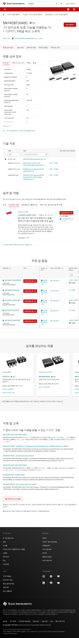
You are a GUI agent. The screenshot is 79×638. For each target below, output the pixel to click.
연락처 (44, 538)
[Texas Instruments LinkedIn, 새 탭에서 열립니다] (43, 583)
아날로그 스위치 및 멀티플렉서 (32, 14)
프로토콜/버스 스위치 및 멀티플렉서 (56, 14)
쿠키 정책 (13, 621)
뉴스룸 (5, 545)
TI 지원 (38, 511)
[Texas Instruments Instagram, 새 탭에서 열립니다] (43, 577)
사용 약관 (67, 504)
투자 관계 (6, 557)
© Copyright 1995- (10, 625)
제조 (4, 560)
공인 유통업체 (7, 591)
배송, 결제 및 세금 (8, 583)
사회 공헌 (6, 564)
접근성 (5, 621)
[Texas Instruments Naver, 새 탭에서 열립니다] (58, 577)
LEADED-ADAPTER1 (27, 215)
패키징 (44, 553)
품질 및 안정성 (47, 557)
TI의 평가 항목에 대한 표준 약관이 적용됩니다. (17, 245)
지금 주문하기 (69, 24)
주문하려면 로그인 (66, 213)
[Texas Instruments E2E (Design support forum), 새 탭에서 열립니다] (51, 583)
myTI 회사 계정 (7, 580)
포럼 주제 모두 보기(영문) (13, 499)
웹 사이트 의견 (60, 621)
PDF (28, 238)
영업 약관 (36, 621)
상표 (51, 621)
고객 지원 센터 (47, 549)
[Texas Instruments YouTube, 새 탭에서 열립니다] (58, 583)
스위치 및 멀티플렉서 (13, 14)
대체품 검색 (46, 545)
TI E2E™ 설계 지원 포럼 (49, 542)
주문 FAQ (6, 587)
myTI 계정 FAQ (47, 560)
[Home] (13, 3)
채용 (4, 542)
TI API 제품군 (7, 576)
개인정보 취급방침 (24, 621)
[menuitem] (68, 9)
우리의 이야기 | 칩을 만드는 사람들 (14, 549)
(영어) (41, 38)
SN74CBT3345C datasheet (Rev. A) (26, 38)
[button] (5, 9)
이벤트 (5, 553)
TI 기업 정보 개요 (8, 538)
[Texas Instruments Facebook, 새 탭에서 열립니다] (51, 577)
